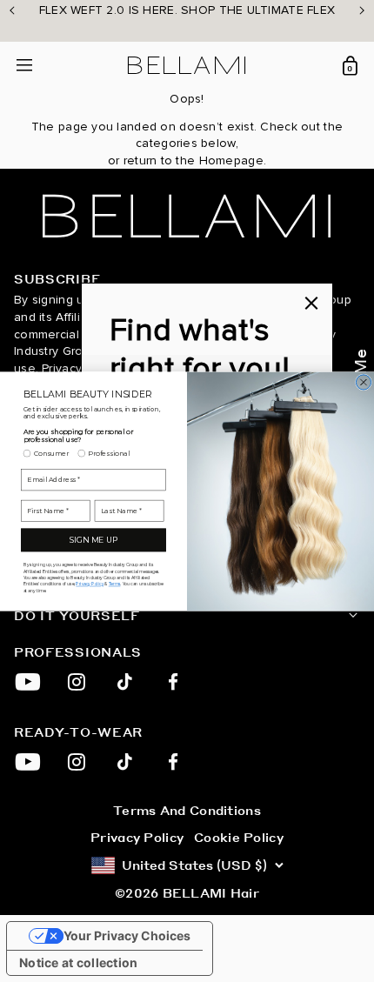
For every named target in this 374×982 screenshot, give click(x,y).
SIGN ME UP (93, 539)
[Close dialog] (363, 381)
